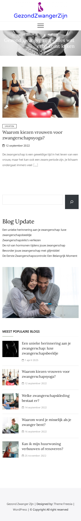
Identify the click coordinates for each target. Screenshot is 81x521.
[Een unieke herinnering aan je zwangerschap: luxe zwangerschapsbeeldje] (10, 343)
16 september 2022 (35, 431)
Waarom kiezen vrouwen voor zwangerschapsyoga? (32, 134)
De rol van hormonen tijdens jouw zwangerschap (33, 245)
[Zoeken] (72, 202)
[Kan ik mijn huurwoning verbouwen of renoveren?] (10, 444)
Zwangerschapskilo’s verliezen (21, 240)
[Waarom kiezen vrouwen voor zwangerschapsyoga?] (40, 69)
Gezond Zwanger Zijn (20, 504)
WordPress (20, 509)
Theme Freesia (63, 504)
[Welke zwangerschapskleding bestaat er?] (10, 396)
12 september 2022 (17, 145)
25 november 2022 (35, 455)
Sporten (9, 126)
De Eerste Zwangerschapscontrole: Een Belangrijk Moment (39, 256)
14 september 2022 (35, 407)
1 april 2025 (31, 360)
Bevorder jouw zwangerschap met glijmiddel (30, 250)
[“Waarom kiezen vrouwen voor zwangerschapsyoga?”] (35, 165)
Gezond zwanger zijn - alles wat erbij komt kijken (39, 43)
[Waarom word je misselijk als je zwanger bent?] (10, 420)
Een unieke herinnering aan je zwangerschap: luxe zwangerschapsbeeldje (46, 348)
